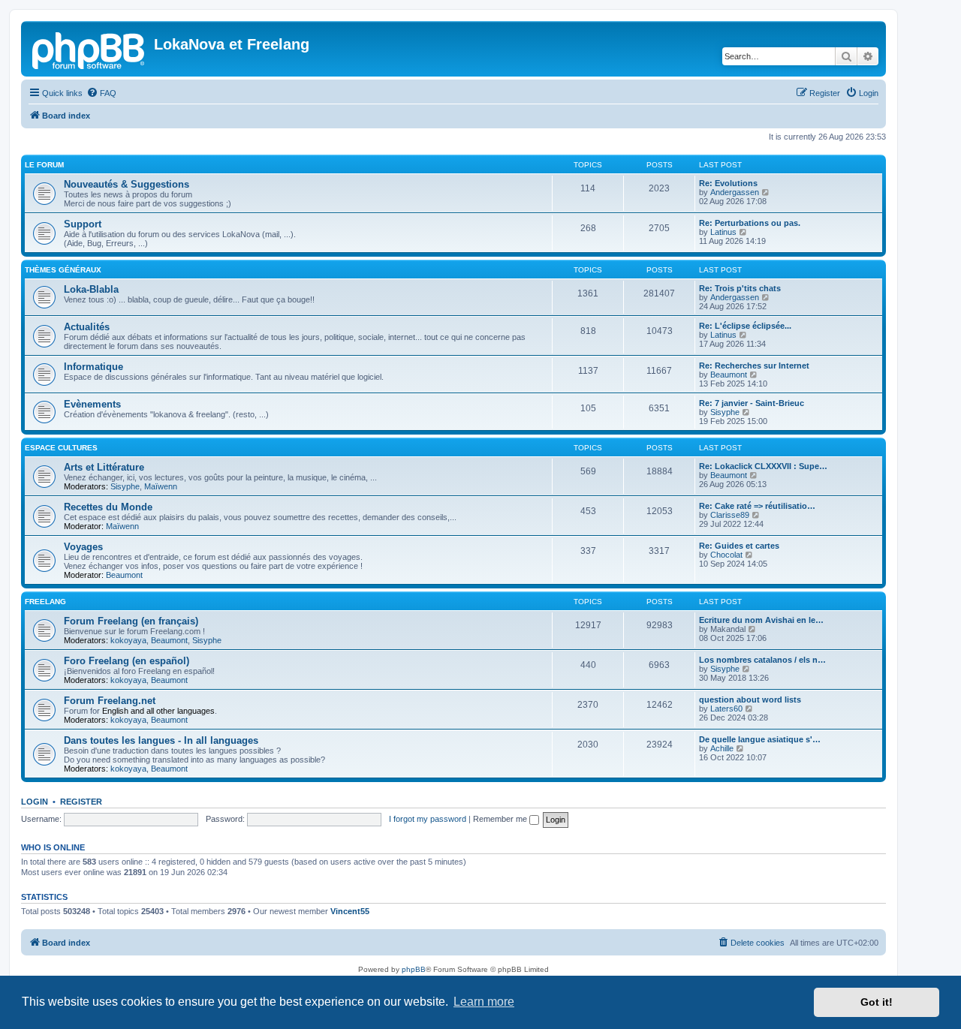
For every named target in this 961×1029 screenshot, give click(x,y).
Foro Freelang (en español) (126, 660)
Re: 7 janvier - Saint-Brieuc (751, 403)
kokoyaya (128, 640)
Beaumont (728, 374)
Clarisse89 (729, 514)
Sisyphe (725, 412)
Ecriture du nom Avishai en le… (761, 619)
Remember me (501, 818)
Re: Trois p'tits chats (740, 288)
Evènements (92, 404)
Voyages (83, 546)
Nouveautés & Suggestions (126, 184)
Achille (722, 748)
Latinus (723, 231)
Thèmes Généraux (63, 270)
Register (81, 801)
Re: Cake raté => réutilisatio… (757, 505)
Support (82, 224)
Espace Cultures (61, 448)
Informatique (93, 366)
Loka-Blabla (91, 289)
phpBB (414, 969)
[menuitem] (101, 93)
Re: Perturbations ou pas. (749, 222)
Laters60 (726, 708)
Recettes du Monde (108, 507)
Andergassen (734, 192)
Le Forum (44, 165)
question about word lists (750, 699)
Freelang (45, 601)
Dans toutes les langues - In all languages (161, 740)
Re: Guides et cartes (739, 545)
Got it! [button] (876, 1002)
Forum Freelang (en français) (131, 621)
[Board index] (89, 49)
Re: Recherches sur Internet (754, 365)
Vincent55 (349, 911)
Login (34, 801)
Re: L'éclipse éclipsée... (745, 325)
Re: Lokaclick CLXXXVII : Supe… (763, 466)
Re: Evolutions (728, 183)
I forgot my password (427, 818)
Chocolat (726, 554)
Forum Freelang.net (109, 700)
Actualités (87, 326)
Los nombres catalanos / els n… (762, 659)
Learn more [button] (483, 1001)
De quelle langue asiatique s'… (760, 739)
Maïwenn (160, 486)
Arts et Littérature (104, 467)
